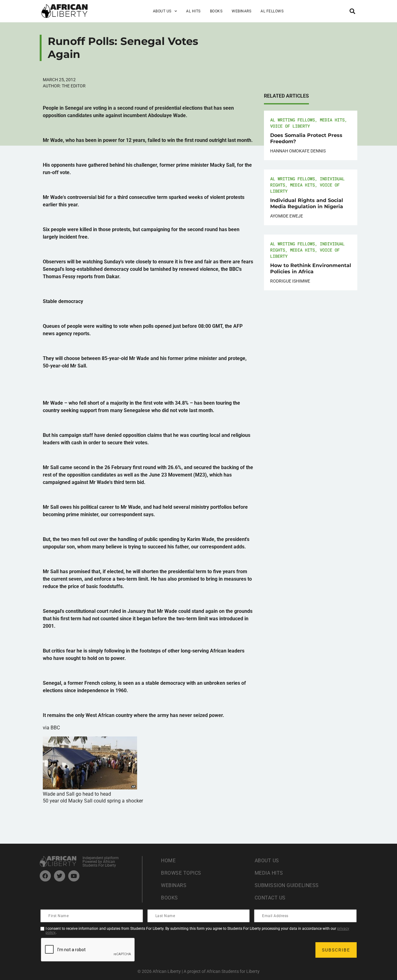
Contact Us (270, 898)
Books (216, 11)
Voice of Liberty (290, 126)
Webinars (241, 11)
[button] (352, 11)
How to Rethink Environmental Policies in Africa (310, 268)
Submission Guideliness (287, 885)
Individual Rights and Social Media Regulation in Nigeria (306, 203)
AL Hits (193, 11)
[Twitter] (59, 875)
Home (168, 861)
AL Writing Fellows (292, 120)
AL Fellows (272, 11)
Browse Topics (181, 873)
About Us (267, 861)
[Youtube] (73, 875)
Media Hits (332, 120)
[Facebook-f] (45, 875)
